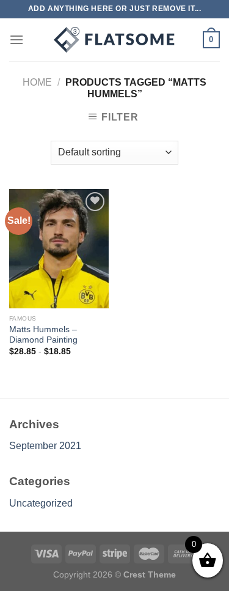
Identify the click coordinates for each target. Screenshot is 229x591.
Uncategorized (41, 503)
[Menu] (16, 39)
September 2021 (45, 445)
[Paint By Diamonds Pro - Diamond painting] (115, 40)
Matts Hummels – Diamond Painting (43, 335)
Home (37, 82)
